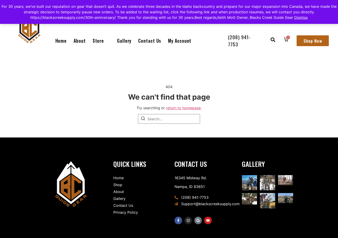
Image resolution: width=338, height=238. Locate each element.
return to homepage (183, 108)
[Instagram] (188, 220)
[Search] (143, 119)
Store (98, 40)
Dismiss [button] (301, 17)
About (80, 40)
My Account (179, 40)
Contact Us (149, 40)
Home (61, 40)
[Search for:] (169, 119)
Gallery (124, 40)
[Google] (198, 220)
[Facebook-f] (178, 220)
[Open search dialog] (273, 40)
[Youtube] (208, 220)
